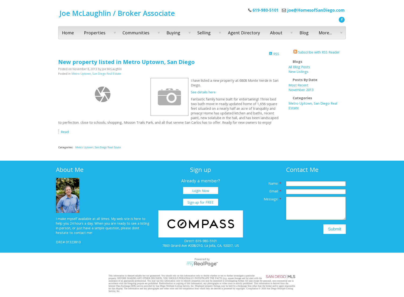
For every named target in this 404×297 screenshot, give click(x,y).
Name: (273, 183)
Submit (334, 229)
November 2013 (301, 89)
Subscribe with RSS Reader (318, 52)
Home (68, 32)
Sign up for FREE (201, 202)
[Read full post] (102, 94)
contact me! (83, 232)
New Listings (298, 71)
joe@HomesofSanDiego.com (316, 10)
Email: (274, 191)
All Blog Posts (299, 66)
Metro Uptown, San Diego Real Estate (96, 74)
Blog (304, 32)
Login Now (200, 190)
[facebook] (341, 19)
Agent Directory (244, 32)
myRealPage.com (202, 264)
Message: (271, 199)
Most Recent (298, 85)
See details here (203, 92)
